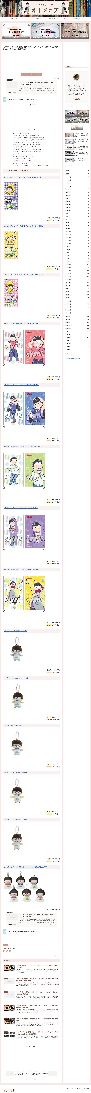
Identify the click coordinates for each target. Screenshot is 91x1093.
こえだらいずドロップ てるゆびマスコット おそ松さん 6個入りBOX (30, 165)
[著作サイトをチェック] (4, 951)
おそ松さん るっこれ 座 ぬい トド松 (22, 163)
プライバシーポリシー (76, 1088)
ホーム (68, 1088)
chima (77, 83)
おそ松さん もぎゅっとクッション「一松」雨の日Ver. (27, 149)
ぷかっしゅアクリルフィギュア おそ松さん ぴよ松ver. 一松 (28, 135)
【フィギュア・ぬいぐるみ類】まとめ (21, 133)
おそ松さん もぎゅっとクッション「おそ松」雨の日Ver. (27, 142)
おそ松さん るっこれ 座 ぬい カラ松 (22, 153)
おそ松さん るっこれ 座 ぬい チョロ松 (23, 156)
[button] (87, 106)
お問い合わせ (86, 1088)
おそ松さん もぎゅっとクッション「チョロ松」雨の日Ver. (28, 146)
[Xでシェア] (24, 74)
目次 (29, 129)
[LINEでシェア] (38, 74)
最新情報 (6, 944)
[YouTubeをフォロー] (10, 951)
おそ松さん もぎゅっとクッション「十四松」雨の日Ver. (27, 151)
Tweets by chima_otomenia (72, 358)
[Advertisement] (31, 61)
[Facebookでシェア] (31, 74)
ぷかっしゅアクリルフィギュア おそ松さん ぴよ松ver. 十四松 (29, 137)
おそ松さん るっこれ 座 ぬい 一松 (22, 158)
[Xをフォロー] (7, 951)
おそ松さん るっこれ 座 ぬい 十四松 (22, 160)
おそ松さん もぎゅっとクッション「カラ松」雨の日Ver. (27, 144)
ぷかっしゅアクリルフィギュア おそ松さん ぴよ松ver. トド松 (29, 140)
